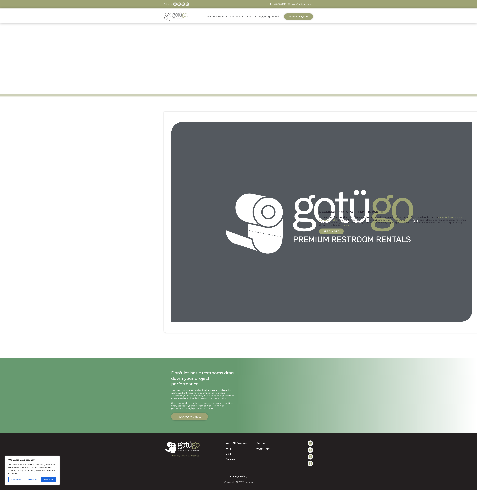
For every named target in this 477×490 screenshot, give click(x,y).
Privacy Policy (238, 476)
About (249, 16)
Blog (229, 454)
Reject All (32, 480)
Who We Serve (215, 16)
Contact (261, 443)
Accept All (48, 480)
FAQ (228, 448)
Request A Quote (298, 16)
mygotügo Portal (269, 16)
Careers (230, 459)
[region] (32, 470)
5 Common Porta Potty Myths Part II (351, 212)
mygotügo (263, 448)
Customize (16, 480)
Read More (331, 231)
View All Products (237, 443)
